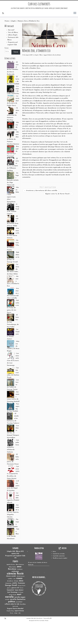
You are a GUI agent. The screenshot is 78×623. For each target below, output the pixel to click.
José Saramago (12, 592)
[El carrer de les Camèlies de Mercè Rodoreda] (38, 556)
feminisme (21, 583)
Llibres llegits (12, 35)
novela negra (19, 597)
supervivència (19, 611)
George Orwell (11, 585)
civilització (15, 571)
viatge (15, 613)
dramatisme (8, 583)
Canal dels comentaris (59, 556)
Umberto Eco (51, 55)
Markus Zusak (12, 594)
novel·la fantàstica (17, 599)
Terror (11, 613)
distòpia (16, 581)
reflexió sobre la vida (12, 604)
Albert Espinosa (20, 564)
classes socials (11, 576)
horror (21, 587)
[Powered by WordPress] (50, 618)
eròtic (14, 583)
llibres (41, 55)
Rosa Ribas (23, 604)
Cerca (6, 48)
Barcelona (12, 569)
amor (19, 567)
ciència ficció (15, 574)
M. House (20, 592)
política (11, 602)
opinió (15, 553)
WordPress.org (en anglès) (60, 558)
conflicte (10, 578)
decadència (10, 581)
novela (9, 597)
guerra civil (15, 588)
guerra (9, 587)
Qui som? (11, 30)
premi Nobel (19, 601)
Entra (54, 551)
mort (19, 594)
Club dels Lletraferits (39, 4)
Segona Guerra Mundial (15, 608)
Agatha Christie (11, 564)
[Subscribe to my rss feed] (3, 13)
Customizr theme (43, 620)
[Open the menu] (74, 13)
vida (19, 613)
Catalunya (19, 569)
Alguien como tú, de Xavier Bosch (58, 194)
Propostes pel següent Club (15, 557)
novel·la (7, 599)
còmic (19, 578)
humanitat (10, 590)
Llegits (13, 21)
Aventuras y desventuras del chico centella (40, 190)
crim (14, 578)
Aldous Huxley (12, 567)
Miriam (59, 55)
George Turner (21, 585)
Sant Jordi (15, 606)
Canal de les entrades (59, 553)
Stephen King (10, 610)
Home (7, 21)
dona (21, 581)
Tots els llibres (13, 32)
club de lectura (20, 576)
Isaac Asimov (19, 590)
